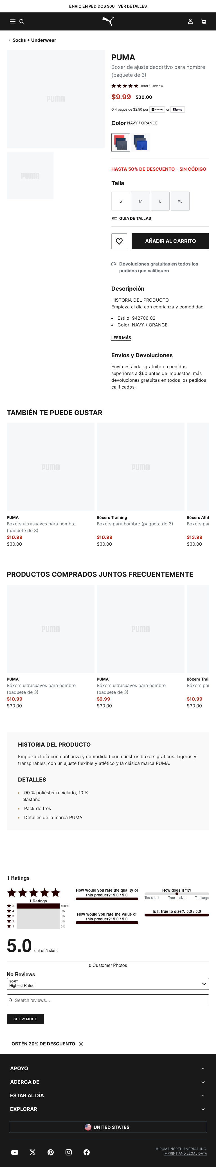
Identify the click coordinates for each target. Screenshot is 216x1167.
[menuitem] (14, 1152)
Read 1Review (151, 86)
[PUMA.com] (108, 21)
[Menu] (12, 21)
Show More (25, 1018)
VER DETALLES (132, 6)
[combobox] (108, 984)
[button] (38, 906)
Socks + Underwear (34, 40)
